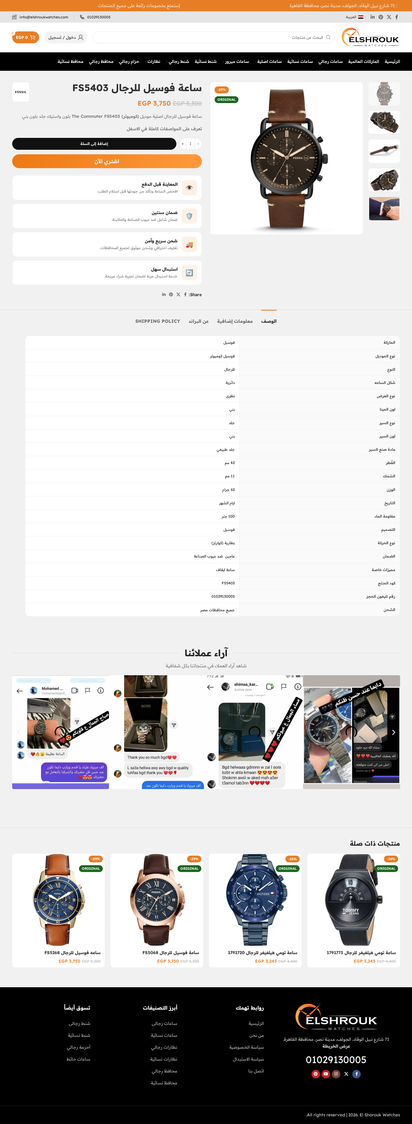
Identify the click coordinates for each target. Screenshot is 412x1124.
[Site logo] (370, 37)
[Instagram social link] (336, 1074)
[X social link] (389, 17)
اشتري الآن (107, 161)
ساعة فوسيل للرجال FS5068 (170, 952)
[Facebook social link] (396, 17)
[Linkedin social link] (373, 17)
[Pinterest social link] (381, 17)
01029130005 (336, 1060)
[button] (18, 732)
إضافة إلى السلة (94, 143)
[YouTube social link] (326, 1074)
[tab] (269, 318)
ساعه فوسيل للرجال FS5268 (72, 952)
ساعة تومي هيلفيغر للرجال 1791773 (361, 952)
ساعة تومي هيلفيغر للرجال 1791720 (262, 952)
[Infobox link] (95, 17)
